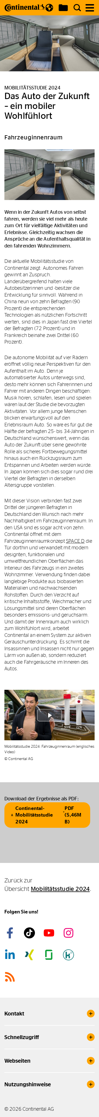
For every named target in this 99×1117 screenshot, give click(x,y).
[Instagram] (69, 932)
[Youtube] (49, 932)
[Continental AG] (25, 7)
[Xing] (30, 954)
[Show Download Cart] (63, 8)
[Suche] (77, 8)
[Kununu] (69, 954)
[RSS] (10, 976)
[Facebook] (10, 932)
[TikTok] (30, 932)
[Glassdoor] (49, 954)
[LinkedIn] (10, 954)
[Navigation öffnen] (90, 8)
